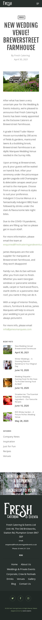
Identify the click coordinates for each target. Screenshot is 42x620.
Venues (21, 17)
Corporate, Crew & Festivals (21, 574)
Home (14, 564)
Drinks (10, 578)
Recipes (7, 451)
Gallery (32, 578)
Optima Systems (27, 611)
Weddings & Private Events (21, 569)
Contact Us (25, 583)
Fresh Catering (22, 55)
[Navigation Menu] (38, 3)
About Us (26, 564)
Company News (11, 436)
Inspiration (9, 441)
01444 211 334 (24, 548)
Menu (21, 555)
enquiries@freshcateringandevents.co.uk (21, 544)
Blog (13, 583)
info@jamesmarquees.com (17, 329)
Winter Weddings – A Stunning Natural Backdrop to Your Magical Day (21, 483)
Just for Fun (9, 446)
